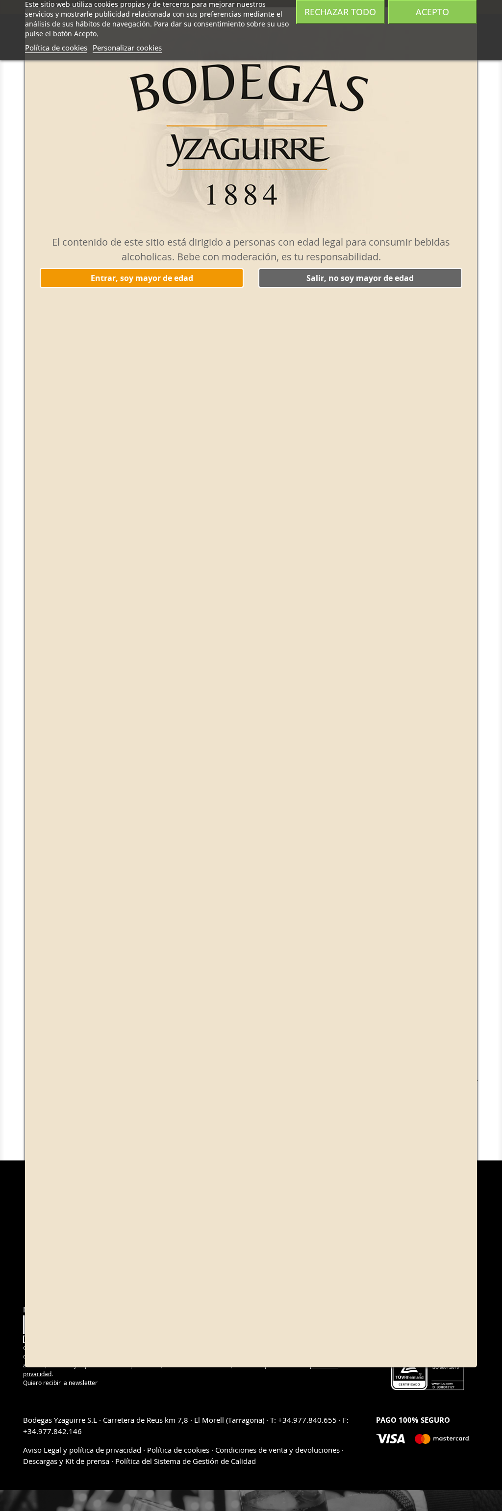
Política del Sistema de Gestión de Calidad (185, 1461)
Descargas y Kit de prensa (67, 1461)
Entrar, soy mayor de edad (142, 278)
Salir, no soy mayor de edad (360, 278)
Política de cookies (56, 47)
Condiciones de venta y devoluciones (277, 1450)
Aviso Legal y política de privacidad (83, 1450)
